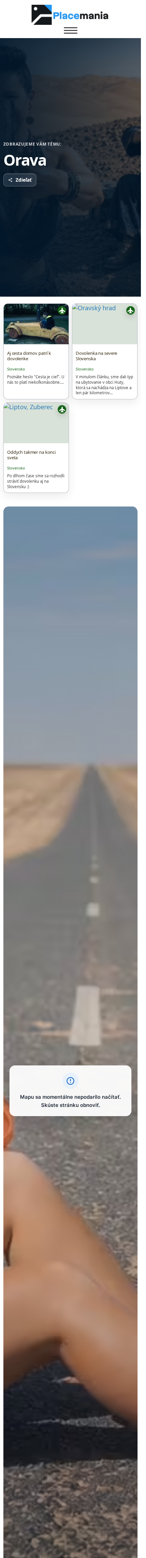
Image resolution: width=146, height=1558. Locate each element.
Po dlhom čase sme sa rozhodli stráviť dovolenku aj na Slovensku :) (36, 481)
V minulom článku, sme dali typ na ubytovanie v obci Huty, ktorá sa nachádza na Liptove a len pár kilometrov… (104, 385)
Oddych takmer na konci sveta (31, 454)
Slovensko (16, 368)
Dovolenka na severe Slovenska (96, 355)
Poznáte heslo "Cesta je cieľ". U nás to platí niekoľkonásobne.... (35, 379)
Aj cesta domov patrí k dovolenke (29, 355)
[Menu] (70, 30)
